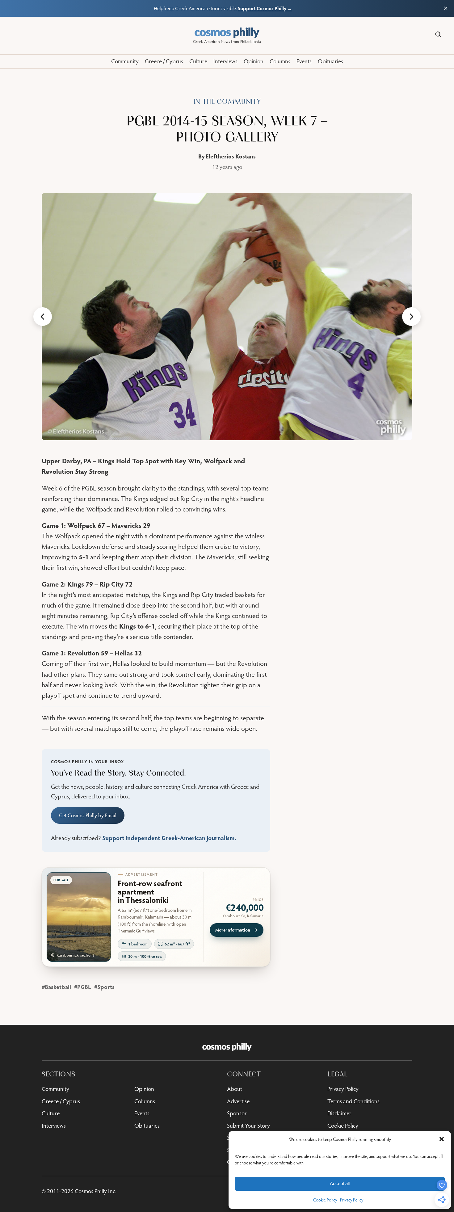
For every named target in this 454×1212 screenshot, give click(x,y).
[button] (442, 1139)
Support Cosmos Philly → (265, 8)
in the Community (227, 101)
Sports (106, 987)
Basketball (58, 987)
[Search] (438, 35)
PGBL (84, 987)
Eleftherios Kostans (231, 156)
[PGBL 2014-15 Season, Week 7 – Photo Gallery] (227, 316)
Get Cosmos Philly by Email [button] (87, 815)
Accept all (340, 1183)
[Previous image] (42, 316)
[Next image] (411, 316)
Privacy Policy (351, 1200)
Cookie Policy (325, 1200)
